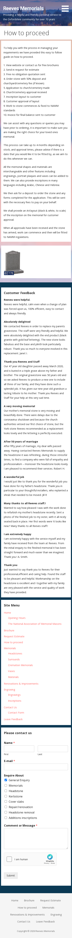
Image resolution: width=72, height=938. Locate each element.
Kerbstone (16, 796)
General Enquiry (19, 780)
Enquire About (14, 775)
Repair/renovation (21, 807)
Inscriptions (14, 700)
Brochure (9, 630)
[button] (66, 6)
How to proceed (13, 642)
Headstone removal (21, 812)
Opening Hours (17, 618)
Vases (11, 671)
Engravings (14, 694)
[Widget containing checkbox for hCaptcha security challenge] (30, 859)
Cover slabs (16, 802)
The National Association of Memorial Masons (35, 623)
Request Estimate (14, 636)
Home (7, 612)
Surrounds (14, 659)
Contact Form (16, 712)
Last (40, 754)
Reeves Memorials (23, 8)
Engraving (9, 689)
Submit (11, 875)
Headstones (15, 653)
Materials (13, 677)
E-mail (9, 761)
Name (9, 743)
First (6, 754)
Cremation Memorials (20, 665)
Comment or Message (20, 825)
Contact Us (10, 707)
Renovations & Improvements (21, 683)
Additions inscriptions (23, 818)
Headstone (16, 791)
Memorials (10, 648)
